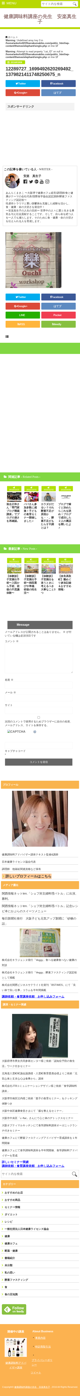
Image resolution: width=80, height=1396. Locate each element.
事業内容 (40, 1337)
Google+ (22, 92)
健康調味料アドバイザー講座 (15, 1365)
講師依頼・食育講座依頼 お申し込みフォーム (33, 996)
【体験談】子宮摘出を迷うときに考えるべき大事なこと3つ (48, 584)
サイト (9, 705)
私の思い (10, 1272)
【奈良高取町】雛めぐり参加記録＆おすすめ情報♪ (64, 582)
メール (10, 692)
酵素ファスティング (16, 1279)
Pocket (57, 315)
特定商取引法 (43, 1346)
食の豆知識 (11, 1294)
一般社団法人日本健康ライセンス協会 (27, 1228)
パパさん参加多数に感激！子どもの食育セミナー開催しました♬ (30, 512)
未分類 (8, 1265)
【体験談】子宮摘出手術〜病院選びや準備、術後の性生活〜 (30, 584)
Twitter (22, 83)
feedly (58, 324)
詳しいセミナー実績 (15, 1162)
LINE (22, 315)
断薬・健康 (11, 1250)
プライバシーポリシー (42, 1362)
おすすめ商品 (12, 1199)
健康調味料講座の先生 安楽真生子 (40, 19)
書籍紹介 (10, 1257)
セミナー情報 (12, 1207)
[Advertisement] (38, 138)
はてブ (58, 92)
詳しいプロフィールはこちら (29, 876)
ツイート (36, 1372)
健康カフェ (11, 1243)
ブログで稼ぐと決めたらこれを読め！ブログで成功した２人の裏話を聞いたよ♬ (64, 516)
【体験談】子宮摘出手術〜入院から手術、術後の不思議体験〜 (13, 584)
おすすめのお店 (14, 1192)
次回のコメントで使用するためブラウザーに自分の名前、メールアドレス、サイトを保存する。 (39, 723)
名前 (9, 679)
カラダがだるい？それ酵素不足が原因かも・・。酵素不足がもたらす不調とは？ (47, 516)
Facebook (58, 83)
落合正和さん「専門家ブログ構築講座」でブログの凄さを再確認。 (13, 512)
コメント (12, 641)
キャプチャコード (15, 750)
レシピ (8, 1221)
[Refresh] (35, 732)
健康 (7, 1236)
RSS (22, 324)
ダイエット (11, 1214)
